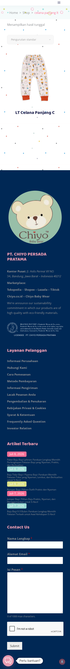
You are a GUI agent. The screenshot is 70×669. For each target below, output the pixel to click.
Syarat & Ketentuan (21, 415)
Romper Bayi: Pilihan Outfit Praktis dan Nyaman (31, 489)
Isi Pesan (15, 570)
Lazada (42, 289)
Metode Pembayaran (22, 381)
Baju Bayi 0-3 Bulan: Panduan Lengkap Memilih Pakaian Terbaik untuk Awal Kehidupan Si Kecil (31, 513)
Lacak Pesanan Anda (21, 394)
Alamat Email (18, 554)
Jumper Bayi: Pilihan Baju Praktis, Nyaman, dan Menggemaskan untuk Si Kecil (31, 500)
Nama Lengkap (19, 539)
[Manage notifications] (62, 662)
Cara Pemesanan (19, 374)
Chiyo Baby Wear (38, 296)
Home (13, 13)
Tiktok (54, 289)
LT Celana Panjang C (35, 112)
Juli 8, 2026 (17, 454)
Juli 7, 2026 (17, 493)
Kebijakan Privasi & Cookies (26, 408)
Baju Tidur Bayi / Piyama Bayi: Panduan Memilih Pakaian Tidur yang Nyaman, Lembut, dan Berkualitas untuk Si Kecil (35, 477)
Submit (14, 646)
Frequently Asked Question (26, 421)
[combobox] (30, 39)
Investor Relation (19, 428)
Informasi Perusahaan (22, 361)
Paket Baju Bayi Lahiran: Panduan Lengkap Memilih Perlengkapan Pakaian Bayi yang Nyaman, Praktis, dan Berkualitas (33, 462)
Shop (26, 13)
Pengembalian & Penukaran (26, 401)
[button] (8, 660)
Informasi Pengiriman (22, 388)
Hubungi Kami (17, 368)
